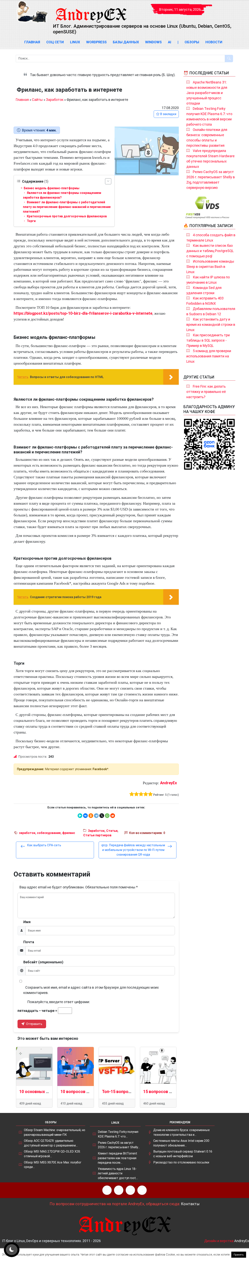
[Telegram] (96, 815)
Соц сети (55, 42)
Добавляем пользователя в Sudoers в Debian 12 (210, 311)
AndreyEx (168, 783)
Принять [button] (239, 1254)
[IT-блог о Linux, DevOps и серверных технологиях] (32, 12)
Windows (153, 42)
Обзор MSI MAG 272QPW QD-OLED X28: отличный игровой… (52, 1154)
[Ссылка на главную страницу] (91, 11)
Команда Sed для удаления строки (204, 290)
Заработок (54, 100)
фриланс (68, 833)
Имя (27, 922)
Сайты (37, 100)
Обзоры (192, 42)
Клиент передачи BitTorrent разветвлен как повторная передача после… (117, 1158)
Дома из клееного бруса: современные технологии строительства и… (181, 1132)
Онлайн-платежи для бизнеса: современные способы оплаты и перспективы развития (206, 137)
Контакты (190, 1204)
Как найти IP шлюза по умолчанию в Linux (208, 279)
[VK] (130, 1190)
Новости (213, 42)
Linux (75, 42)
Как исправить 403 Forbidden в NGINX (205, 300)
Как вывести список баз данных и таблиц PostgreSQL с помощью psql (210, 250)
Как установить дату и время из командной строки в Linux (210, 324)
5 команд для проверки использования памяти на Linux (208, 356)
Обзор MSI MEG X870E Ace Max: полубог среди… (52, 1165)
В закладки (167, 114)
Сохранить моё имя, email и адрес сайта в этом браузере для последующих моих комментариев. (91, 990)
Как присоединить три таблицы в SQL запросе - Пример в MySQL (208, 340)
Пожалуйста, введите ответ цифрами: (58, 1002)
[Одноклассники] (91, 815)
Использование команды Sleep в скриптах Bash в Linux (210, 266)
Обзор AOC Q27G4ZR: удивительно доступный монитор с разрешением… (51, 1143)
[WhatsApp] (107, 815)
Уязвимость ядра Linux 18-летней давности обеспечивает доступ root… (118, 1173)
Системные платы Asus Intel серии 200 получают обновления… (181, 1143)
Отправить (33, 1024)
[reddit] (112, 815)
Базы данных (126, 42)
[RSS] (107, 1190)
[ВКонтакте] (85, 815)
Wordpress (96, 42)
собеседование (49, 833)
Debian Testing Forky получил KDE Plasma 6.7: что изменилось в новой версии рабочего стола (209, 116)
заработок (27, 833)
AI (169, 42)
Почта (28, 942)
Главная (32, 42)
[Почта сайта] (118, 1190)
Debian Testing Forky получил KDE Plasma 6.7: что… (118, 1134)
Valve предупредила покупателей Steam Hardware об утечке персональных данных (210, 159)
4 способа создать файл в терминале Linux (210, 237)
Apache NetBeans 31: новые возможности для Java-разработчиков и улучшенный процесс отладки (206, 92)
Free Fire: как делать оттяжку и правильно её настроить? (206, 391)
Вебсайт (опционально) (43, 962)
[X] (101, 815)
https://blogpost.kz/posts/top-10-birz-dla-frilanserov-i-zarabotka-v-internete (83, 313)
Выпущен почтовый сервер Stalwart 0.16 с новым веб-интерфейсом (182, 1154)
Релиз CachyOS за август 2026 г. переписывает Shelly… (119, 1145)
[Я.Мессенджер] (80, 815)
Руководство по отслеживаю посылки (181, 1162)
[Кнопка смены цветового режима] (11, 1249)
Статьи (111, 831)
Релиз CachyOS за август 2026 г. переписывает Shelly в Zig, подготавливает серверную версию (210, 180)
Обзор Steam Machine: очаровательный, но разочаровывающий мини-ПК (54, 1132)
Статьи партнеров (97, 835)
